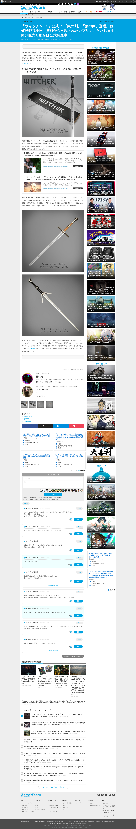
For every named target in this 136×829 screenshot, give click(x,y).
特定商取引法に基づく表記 (108, 821)
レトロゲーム (79, 803)
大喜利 (91, 803)
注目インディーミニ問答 (28, 812)
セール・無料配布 (67, 803)
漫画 (79, 12)
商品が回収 (32, 348)
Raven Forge (28, 416)
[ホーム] (22, 17)
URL (38, 396)
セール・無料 (62, 12)
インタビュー (25, 807)
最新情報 (64, 800)
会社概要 (61, 821)
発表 (64, 805)
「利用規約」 (42, 499)
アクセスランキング (27, 14)
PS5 (50, 803)
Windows (38, 803)
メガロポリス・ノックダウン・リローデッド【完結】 (109, 807)
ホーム (24, 12)
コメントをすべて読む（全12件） (72, 656)
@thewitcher (27, 421)
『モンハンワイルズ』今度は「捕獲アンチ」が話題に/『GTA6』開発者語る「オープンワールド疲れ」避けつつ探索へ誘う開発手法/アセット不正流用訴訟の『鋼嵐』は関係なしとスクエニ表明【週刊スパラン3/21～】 (53, 702)
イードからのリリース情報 (55, 823)
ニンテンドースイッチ (55, 811)
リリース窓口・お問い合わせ (38, 821)
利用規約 (98, 821)
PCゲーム (41, 12)
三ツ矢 (39, 376)
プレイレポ (24, 805)
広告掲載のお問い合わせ (52, 821)
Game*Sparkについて (26, 821)
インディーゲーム (40, 809)
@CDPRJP (27, 419)
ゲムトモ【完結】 (107, 812)
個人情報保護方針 (68, 821)
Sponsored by (74, 470)
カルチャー (78, 800)
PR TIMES (71, 823)
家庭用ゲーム (52, 12)
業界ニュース (66, 807)
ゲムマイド (110, 12)
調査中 (26, 63)
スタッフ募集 (65, 823)
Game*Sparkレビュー (27, 803)
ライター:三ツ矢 (68, 369)
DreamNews (78, 823)
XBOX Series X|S (53, 805)
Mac (37, 805)
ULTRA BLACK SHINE (108, 810)
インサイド (88, 12)
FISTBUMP (99, 12)
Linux (37, 807)
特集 (31, 12)
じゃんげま (105, 803)
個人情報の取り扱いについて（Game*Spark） (84, 821)
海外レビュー (25, 809)
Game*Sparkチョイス (95, 805)
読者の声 (72, 12)
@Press (84, 823)
